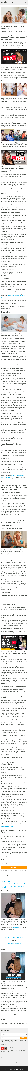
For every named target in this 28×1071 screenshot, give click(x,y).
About (16, 1058)
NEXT (14, 941)
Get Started (23, 1037)
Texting (2, 1060)
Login (16, 1062)
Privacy (8, 1067)
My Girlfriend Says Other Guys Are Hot (14, 937)
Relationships (4, 1062)
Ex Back (2, 1064)
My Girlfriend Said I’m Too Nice (14, 943)
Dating (2, 1058)
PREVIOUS (14, 935)
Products (17, 1060)
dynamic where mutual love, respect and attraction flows (13, 476)
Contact (16, 1064)
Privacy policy (11, 871)
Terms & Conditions (14, 1067)
